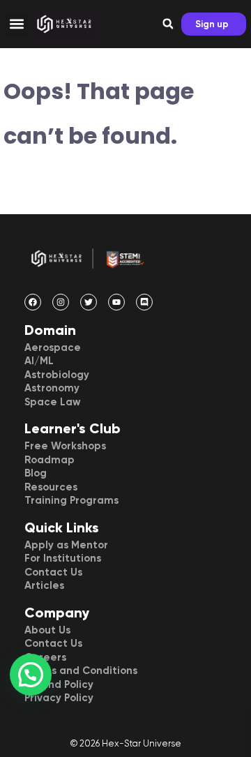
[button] (16, 24)
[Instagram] (60, 302)
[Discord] (144, 302)
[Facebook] (32, 302)
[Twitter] (88, 302)
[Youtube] (116, 302)
